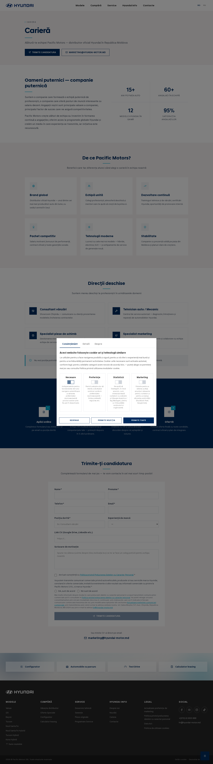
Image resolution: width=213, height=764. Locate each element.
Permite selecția (106, 420)
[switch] (70, 382)
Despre (98, 344)
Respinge (74, 420)
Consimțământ (70, 344)
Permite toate (138, 420)
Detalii (86, 344)
